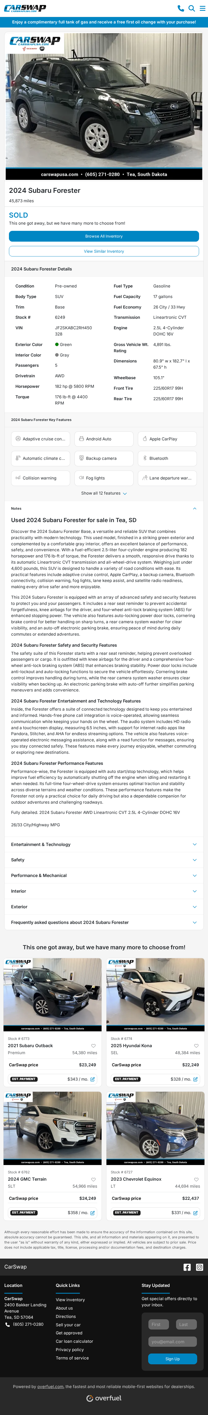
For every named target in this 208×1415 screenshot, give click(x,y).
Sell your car (68, 1324)
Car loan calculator (74, 1341)
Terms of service (72, 1358)
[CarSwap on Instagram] (197, 1266)
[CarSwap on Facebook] (185, 1266)
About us (64, 1308)
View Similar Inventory (104, 251)
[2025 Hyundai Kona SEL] (155, 995)
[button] (181, 8)
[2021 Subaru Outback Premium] (53, 995)
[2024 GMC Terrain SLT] (53, 1128)
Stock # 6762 (19, 1172)
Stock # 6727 (121, 1172)
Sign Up (172, 1358)
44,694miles (187, 1186)
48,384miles (187, 1052)
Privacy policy (70, 1349)
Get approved (69, 1332)
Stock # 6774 (121, 1039)
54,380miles (84, 1052)
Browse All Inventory (104, 236)
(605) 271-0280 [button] (28, 1324)
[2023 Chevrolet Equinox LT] (155, 1128)
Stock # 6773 (19, 1039)
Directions (66, 1316)
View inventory (70, 1299)
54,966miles (85, 1186)
